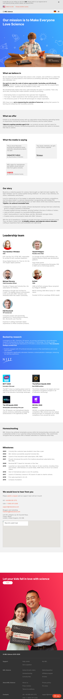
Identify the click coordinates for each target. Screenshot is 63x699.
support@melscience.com (11, 507)
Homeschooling (27, 673)
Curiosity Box (26, 676)
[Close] (58, 2)
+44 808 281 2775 (11, 500)
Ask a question (27, 665)
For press (45, 686)
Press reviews (26, 686)
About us (25, 682)
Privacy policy (46, 682)
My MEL (44, 661)
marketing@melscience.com (11, 511)
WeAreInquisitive (47, 670)
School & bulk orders (28, 670)
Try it (7, 582)
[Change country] (55, 11)
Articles (44, 676)
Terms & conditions (28, 689)
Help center (26, 661)
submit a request (12, 496)
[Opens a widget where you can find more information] (56, 696)
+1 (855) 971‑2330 (12, 503)
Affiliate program (47, 673)
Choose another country (22, 6)
